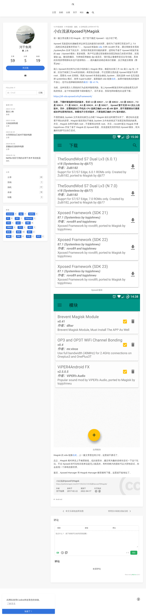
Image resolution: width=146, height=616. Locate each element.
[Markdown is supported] (58, 552)
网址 (114, 528)
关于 (75, 12)
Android (59, 499)
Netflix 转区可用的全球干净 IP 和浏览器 (23, 158)
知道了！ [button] (29, 611)
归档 (61, 12)
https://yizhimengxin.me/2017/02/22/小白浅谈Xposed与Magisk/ (81, 484)
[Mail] (25, 75)
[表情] (62, 552)
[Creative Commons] (96, 491)
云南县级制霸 (12, 123)
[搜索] (93, 13)
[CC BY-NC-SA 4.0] (99, 491)
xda (100, 47)
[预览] (66, 552)
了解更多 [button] (11, 603)
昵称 (59, 528)
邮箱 (86, 528)
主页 (54, 12)
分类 (68, 12)
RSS (81, 12)
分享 (7, 126)
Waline (134, 574)
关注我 (25, 68)
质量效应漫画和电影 (15, 146)
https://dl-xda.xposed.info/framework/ (73, 96)
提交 (133, 552)
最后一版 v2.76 (91, 82)
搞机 (76, 27)
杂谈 (7, 114)
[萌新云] (88, 13)
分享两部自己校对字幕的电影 (19, 135)
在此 (113, 79)
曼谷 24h (10, 112)
